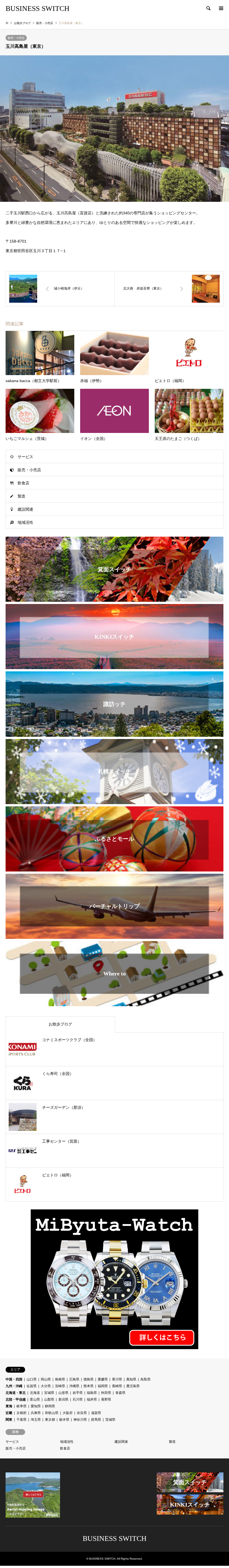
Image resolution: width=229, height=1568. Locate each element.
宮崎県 (60, 1386)
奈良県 (82, 1413)
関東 (9, 1420)
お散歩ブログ (22, 23)
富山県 (35, 1399)
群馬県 (96, 1420)
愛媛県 (103, 1379)
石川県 (78, 1399)
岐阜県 (21, 1406)
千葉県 (21, 1420)
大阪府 (68, 1413)
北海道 (35, 1393)
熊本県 (89, 1386)
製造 (21, 496)
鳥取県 (145, 1379)
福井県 (92, 1399)
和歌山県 (51, 1413)
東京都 (50, 1420)
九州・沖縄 (14, 1386)
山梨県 (49, 1399)
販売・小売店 (16, 37)
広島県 (74, 1379)
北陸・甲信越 (16, 1399)
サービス (25, 456)
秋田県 (106, 1393)
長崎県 (117, 1386)
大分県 (46, 1386)
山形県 (63, 1393)
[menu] (220, 8)
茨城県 (110, 1420)
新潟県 (63, 1399)
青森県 (120, 1393)
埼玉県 (36, 1420)
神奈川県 (80, 1420)
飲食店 (23, 483)
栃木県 (64, 1420)
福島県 (92, 1393)
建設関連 (25, 509)
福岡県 (103, 1386)
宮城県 (49, 1393)
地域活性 (25, 522)
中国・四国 (14, 1379)
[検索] (208, 8)
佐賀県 (32, 1386)
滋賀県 (96, 1413)
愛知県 (36, 1406)
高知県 (131, 1379)
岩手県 (78, 1393)
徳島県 (89, 1379)
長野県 (106, 1399)
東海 (9, 1406)
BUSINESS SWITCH (115, 1538)
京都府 (21, 1413)
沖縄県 (74, 1386)
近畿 (9, 1413)
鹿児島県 (133, 1386)
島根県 (60, 1379)
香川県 (117, 1379)
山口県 (32, 1379)
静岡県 (50, 1406)
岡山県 (46, 1379)
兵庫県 (36, 1413)
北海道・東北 (16, 1393)
